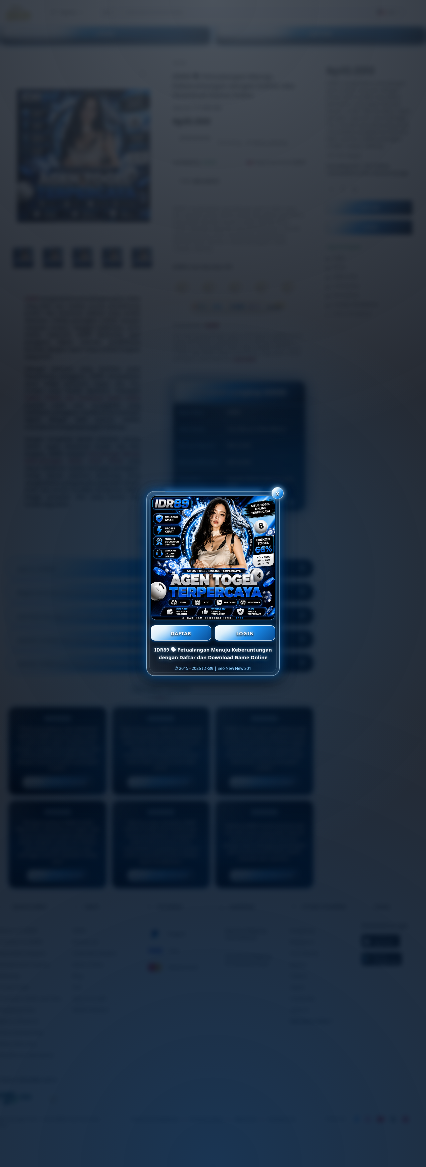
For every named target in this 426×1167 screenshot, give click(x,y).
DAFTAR (181, 633)
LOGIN (245, 633)
